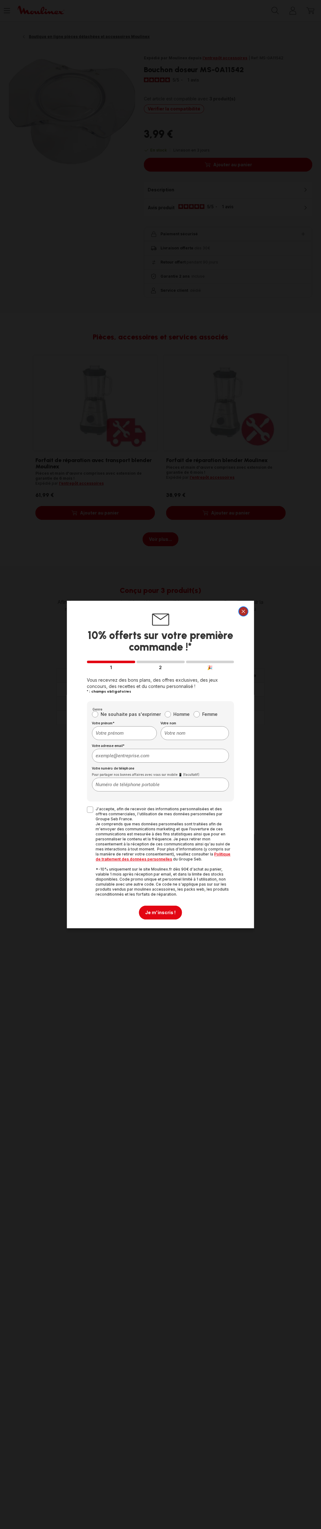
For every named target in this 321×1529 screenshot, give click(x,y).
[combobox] (124, 733)
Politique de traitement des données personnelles (163, 856)
